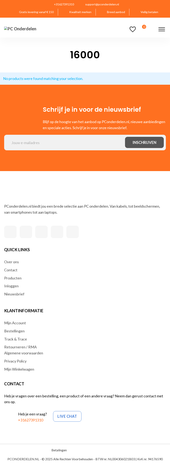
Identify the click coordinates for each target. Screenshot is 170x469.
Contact (10, 270)
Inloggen (11, 286)
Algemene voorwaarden (23, 353)
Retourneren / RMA (20, 347)
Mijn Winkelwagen (19, 369)
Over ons (11, 262)
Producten (13, 278)
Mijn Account (15, 323)
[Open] (161, 29)
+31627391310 (30, 420)
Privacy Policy (15, 361)
